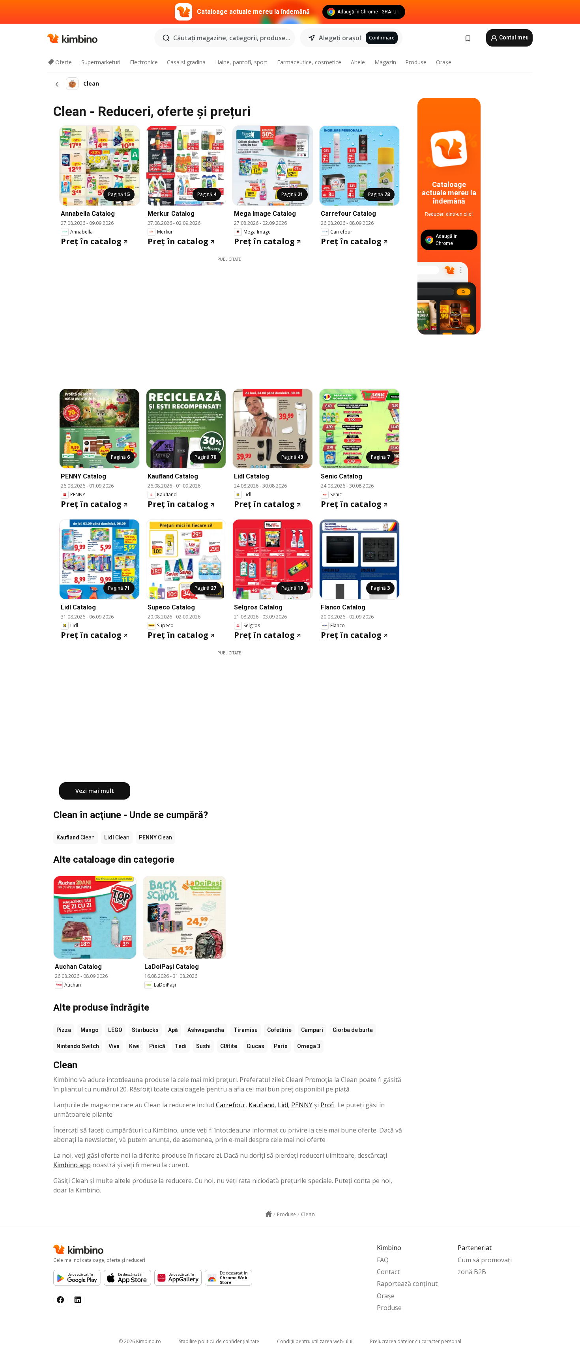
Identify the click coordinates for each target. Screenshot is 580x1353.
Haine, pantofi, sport (241, 62)
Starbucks (145, 1030)
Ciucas (255, 1046)
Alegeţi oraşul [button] (340, 38)
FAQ (383, 1260)
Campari (312, 1030)
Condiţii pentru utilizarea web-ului (314, 1341)
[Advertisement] (229, 317)
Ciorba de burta (353, 1030)
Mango (89, 1030)
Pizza (63, 1030)
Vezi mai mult (94, 790)
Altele (358, 62)
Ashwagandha (205, 1030)
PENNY (301, 1105)
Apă (173, 1030)
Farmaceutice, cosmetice (309, 62)
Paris (281, 1046)
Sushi (203, 1046)
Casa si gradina (186, 62)
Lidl (283, 1105)
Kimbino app (72, 1165)
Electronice (144, 62)
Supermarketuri (100, 62)
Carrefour (230, 1105)
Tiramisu (246, 1030)
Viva (114, 1046)
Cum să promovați (485, 1260)
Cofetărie (279, 1030)
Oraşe (443, 62)
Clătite (228, 1046)
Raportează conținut (407, 1283)
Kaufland (262, 1105)
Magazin (385, 62)
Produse (416, 62)
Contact (388, 1271)
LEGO (115, 1030)
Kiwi (134, 1046)
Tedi (181, 1046)
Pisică (157, 1046)
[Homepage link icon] (269, 1214)
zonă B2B (472, 1271)
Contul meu (513, 37)
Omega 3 (308, 1046)
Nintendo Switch (77, 1046)
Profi (327, 1105)
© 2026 (140, 1341)
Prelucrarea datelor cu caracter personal (415, 1341)
